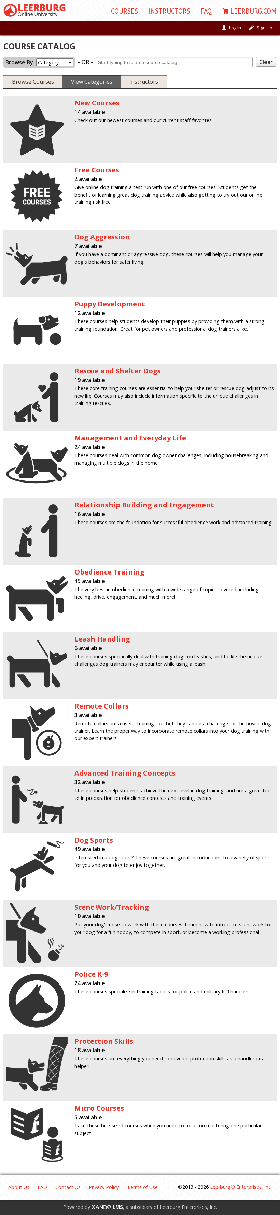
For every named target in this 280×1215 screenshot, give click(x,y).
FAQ (206, 10)
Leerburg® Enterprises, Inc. (241, 1187)
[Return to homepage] (34, 10)
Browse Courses (33, 81)
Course (124, 10)
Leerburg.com (253, 10)
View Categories (91, 81)
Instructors (169, 10)
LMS (117, 1207)
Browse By (19, 62)
